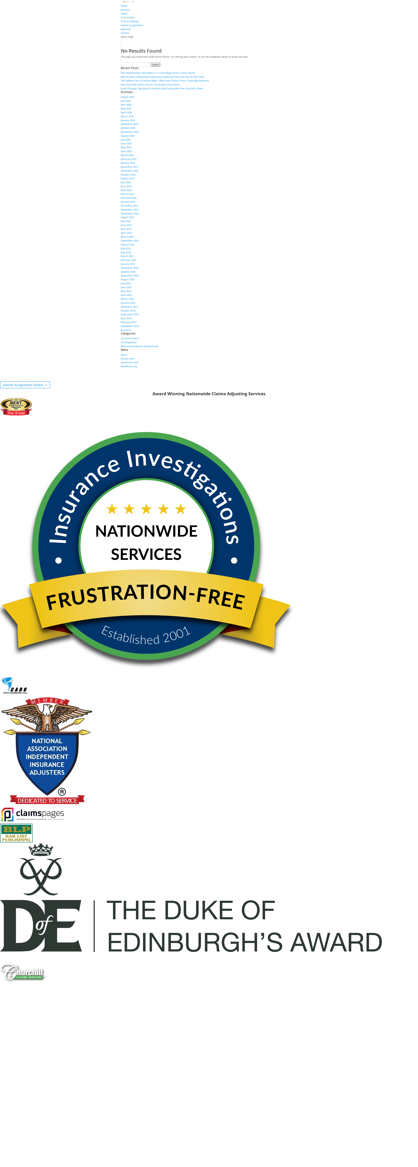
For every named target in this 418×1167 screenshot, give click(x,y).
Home (124, 5)
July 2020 (126, 283)
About (124, 13)
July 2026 (126, 100)
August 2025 (127, 135)
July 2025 (126, 139)
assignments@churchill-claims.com (200, 376)
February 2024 (129, 197)
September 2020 (130, 275)
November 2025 (129, 124)
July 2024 (126, 182)
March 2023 (127, 236)
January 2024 (128, 201)
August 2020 (127, 279)
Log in (124, 354)
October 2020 (128, 271)
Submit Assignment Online (23, 385)
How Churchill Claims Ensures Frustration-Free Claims (150, 84)
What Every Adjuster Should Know (139, 346)
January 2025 (128, 162)
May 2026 (126, 108)
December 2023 (129, 205)
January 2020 (128, 302)
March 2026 (127, 116)
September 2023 (130, 213)
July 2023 (126, 221)
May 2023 (126, 229)
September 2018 (130, 326)
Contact (125, 32)
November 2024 (129, 170)
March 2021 (127, 256)
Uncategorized (129, 342)
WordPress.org (129, 366)
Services (125, 9)
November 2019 (129, 306)
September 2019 (130, 314)
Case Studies (128, 17)
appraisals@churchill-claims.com (227, 380)
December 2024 (129, 166)
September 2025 (130, 131)
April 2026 (126, 112)
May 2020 (126, 291)
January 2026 (128, 120)
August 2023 (127, 217)
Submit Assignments (132, 25)
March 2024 (127, 194)
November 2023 (129, 209)
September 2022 (130, 240)
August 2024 (127, 178)
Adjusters (126, 29)
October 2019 (128, 310)
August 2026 (127, 96)
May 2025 (126, 147)
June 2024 (126, 186)
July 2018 (126, 330)
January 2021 (128, 263)
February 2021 (129, 260)
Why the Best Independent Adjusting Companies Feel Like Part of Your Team (163, 76)
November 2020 (129, 267)
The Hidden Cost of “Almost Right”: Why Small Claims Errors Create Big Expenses (165, 80)
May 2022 (126, 252)
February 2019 (129, 322)
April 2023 (126, 232)
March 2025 (127, 155)
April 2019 (126, 318)
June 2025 (126, 143)
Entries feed (127, 358)
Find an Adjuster (130, 21)
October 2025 (128, 127)
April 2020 (126, 294)
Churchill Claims (130, 338)
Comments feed (129, 362)
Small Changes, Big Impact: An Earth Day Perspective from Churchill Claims (162, 88)
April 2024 (126, 190)
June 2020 (126, 287)
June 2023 (126, 225)
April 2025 (126, 151)
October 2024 (128, 174)
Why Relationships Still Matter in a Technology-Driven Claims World (158, 72)
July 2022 (126, 248)
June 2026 (126, 104)
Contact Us (11, 1006)
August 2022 (127, 244)
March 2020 (127, 298)
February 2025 (129, 159)
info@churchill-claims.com (206, 389)
